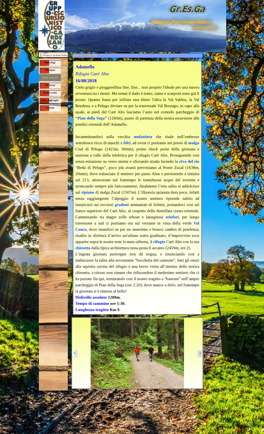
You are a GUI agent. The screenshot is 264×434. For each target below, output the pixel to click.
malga (193, 143)
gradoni (122, 204)
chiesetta (82, 248)
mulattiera (143, 136)
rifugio (159, 241)
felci (127, 143)
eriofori (172, 217)
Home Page (49, 62)
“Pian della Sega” (91, 118)
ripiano (87, 192)
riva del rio (189, 161)
